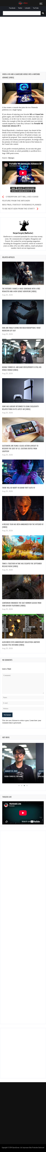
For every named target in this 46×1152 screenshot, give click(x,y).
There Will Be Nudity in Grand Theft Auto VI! (18, 487)
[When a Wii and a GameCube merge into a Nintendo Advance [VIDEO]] (23, 93)
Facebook (12, 8)
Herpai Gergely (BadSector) (23, 232)
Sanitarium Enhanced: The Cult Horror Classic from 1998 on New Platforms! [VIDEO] (21, 604)
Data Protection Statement (36, 1147)
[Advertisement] (23, 42)
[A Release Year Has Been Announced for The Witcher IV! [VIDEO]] (23, 508)
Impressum (26, 1147)
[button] (19, 785)
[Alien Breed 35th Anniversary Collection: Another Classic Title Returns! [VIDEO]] (23, 626)
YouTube (36, 8)
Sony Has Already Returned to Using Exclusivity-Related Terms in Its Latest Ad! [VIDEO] (20, 407)
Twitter (20, 8)
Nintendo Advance (29, 188)
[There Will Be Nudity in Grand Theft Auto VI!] (23, 472)
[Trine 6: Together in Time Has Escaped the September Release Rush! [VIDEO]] (23, 547)
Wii (33, 191)
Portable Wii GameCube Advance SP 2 (21, 191)
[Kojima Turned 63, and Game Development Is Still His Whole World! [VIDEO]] (23, 351)
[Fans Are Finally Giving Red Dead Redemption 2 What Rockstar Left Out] (23, 312)
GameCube (20, 188)
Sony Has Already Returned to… (14, 776)
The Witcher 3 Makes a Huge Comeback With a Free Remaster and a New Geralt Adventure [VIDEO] (21, 290)
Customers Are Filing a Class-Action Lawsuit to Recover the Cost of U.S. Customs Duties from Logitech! (20, 448)
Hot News (5, 737)
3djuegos (11, 158)
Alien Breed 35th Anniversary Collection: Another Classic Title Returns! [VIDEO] (21, 643)
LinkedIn (27, 8)
